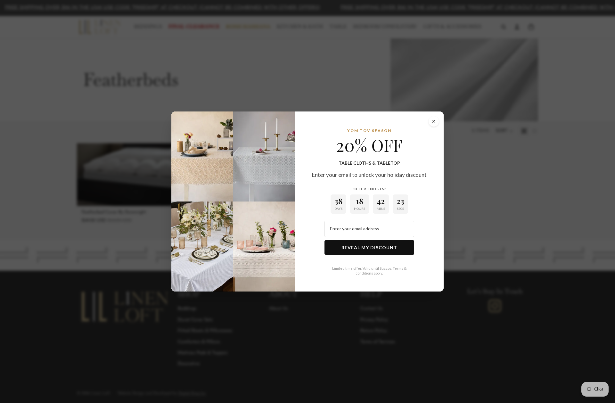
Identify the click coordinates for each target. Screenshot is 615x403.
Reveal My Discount (369, 247)
